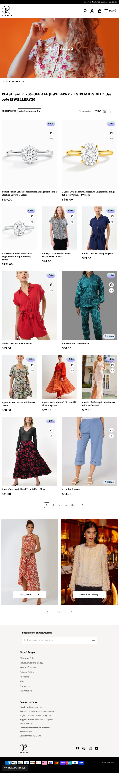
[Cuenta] (92, 11)
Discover (25, 595)
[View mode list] (111, 111)
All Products (26, 691)
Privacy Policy (27, 672)
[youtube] (96, 748)
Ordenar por (9, 111)
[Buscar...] (85, 11)
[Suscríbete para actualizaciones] (94, 640)
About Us (24, 677)
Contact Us (25, 686)
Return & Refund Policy (31, 663)
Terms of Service (28, 668)
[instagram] (90, 748)
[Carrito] (100, 11)
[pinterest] (83, 748)
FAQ (22, 682)
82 (72, 505)
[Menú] (110, 11)
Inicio (5, 81)
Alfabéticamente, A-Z (28, 111)
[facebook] (77, 748)
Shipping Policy (28, 658)
